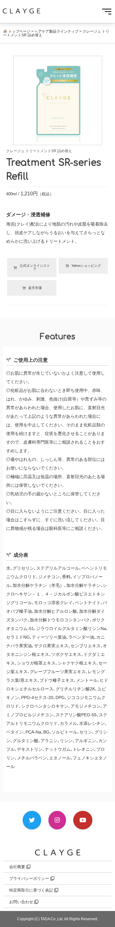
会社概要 (17, 866)
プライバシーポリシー (29, 878)
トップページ (19, 31)
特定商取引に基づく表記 (31, 890)
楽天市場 (35, 288)
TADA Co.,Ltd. (51, 919)
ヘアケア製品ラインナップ (56, 31)
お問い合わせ (21, 902)
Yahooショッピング (86, 265)
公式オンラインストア (35, 267)
